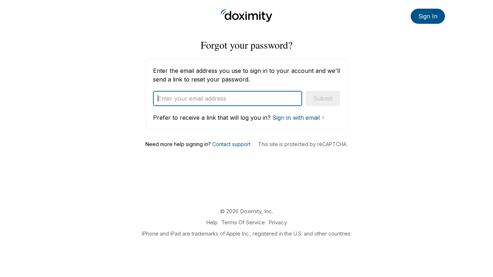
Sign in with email (296, 117)
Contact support (231, 144)
